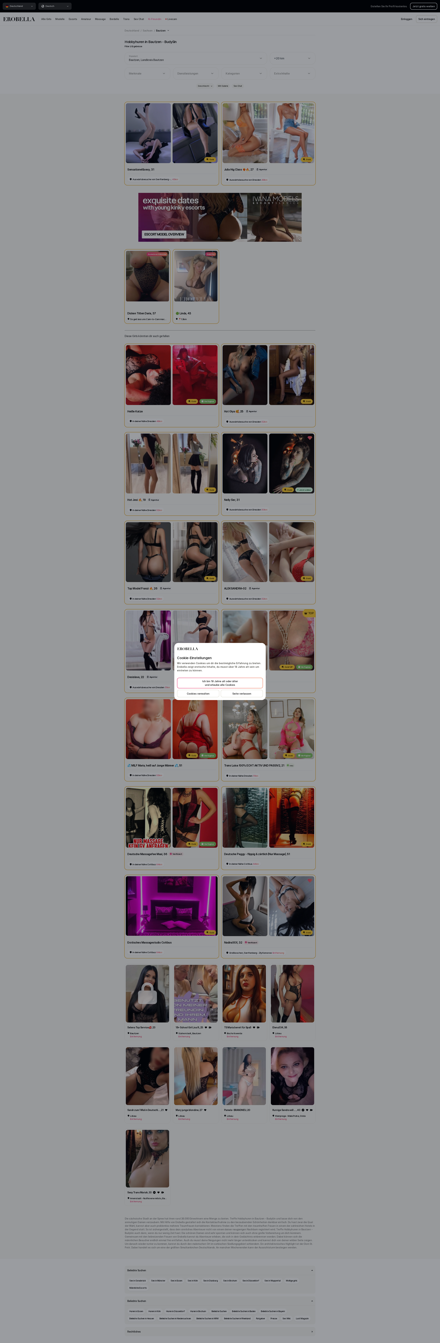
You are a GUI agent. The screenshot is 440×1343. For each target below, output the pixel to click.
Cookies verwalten (198, 693)
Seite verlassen (241, 693)
